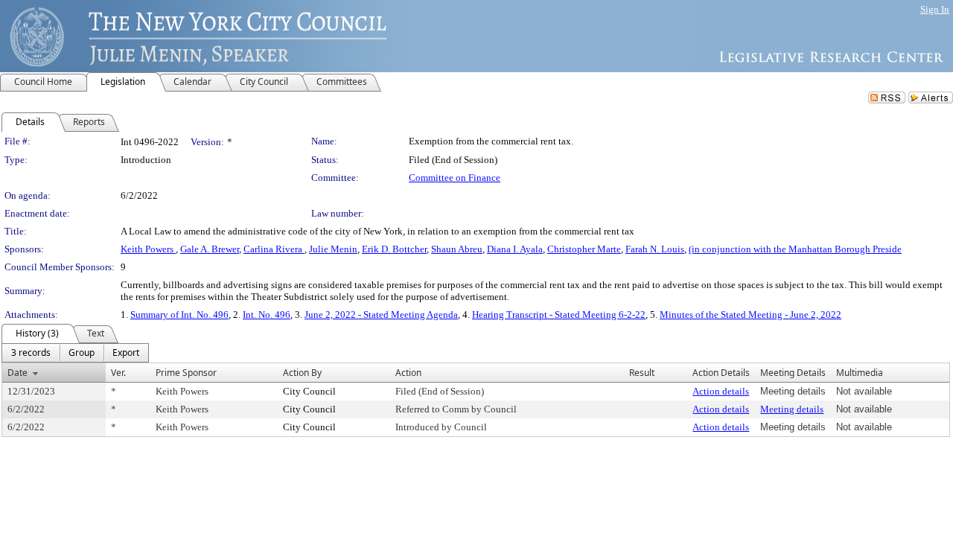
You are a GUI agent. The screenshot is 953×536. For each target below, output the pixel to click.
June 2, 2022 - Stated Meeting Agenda (381, 314)
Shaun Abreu (456, 249)
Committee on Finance (454, 177)
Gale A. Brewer (209, 249)
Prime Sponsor (186, 372)
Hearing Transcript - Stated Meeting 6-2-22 (559, 314)
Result (641, 372)
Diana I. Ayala (515, 249)
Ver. (118, 372)
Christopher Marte (584, 249)
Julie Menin (333, 249)
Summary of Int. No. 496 (179, 314)
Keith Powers (148, 249)
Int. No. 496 (266, 314)
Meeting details (791, 409)
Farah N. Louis (654, 249)
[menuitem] (31, 353)
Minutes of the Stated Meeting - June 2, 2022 (750, 314)
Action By (302, 372)
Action (408, 372)
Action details (720, 391)
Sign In (934, 9)
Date (17, 372)
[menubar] (75, 353)
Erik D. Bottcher (394, 249)
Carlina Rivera (274, 249)
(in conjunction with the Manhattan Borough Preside (795, 249)
